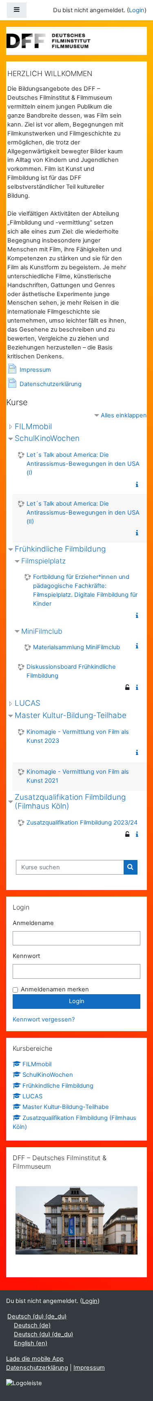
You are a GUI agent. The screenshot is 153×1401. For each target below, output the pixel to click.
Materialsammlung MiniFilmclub (76, 647)
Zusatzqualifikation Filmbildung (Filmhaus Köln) (70, 801)
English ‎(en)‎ (30, 1343)
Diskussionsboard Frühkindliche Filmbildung (71, 671)
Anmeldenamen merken (55, 989)
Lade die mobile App (35, 1358)
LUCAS (27, 703)
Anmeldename (33, 923)
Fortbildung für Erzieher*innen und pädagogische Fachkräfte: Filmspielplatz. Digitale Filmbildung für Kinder (85, 590)
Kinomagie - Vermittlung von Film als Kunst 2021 (78, 776)
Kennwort (26, 956)
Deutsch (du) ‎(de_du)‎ (37, 1316)
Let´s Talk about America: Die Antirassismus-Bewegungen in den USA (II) (83, 512)
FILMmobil (33, 426)
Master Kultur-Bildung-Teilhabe (70, 715)
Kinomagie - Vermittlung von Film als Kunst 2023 (78, 736)
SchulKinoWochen (47, 438)
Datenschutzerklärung (37, 1367)
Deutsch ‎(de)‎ (32, 1325)
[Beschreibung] (139, 485)
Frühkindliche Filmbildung (60, 549)
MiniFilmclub (41, 631)
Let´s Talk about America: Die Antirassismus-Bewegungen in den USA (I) (83, 463)
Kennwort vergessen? (44, 1019)
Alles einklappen (124, 415)
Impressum (89, 1367)
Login (136, 10)
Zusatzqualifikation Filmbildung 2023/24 (82, 822)
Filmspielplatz (43, 560)
